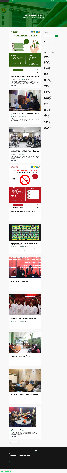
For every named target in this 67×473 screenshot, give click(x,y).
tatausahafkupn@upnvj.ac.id (4, 0)
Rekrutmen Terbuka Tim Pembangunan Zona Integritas (23, 211)
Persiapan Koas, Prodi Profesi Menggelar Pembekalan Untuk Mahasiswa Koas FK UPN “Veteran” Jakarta (24, 355)
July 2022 (45, 115)
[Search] (56, 36)
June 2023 (46, 102)
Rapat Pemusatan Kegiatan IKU (18, 429)
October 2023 (46, 97)
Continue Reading (13, 85)
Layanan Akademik (57, 0)
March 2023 (46, 105)
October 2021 (46, 126)
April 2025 (45, 75)
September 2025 (47, 69)
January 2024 (46, 93)
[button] (6, 471)
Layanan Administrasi (47, 0)
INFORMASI (52, 0)
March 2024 (46, 91)
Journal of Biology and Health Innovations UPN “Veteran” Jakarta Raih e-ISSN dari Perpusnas (50, 42)
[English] (54, 3)
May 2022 (45, 117)
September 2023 (47, 98)
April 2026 (46, 61)
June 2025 (46, 73)
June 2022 (46, 116)
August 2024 (46, 85)
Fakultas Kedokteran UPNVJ (13, 0)
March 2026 (46, 62)
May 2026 (45, 60)
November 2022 (46, 110)
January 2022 (46, 122)
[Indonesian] (55, 3)
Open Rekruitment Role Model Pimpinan (50, 50)
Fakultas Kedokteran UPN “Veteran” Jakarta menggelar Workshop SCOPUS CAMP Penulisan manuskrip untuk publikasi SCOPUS (25, 152)
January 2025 (46, 79)
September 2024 (47, 84)
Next (17, 442)
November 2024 (46, 81)
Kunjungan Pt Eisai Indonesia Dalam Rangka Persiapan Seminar (25, 394)
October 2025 (46, 68)
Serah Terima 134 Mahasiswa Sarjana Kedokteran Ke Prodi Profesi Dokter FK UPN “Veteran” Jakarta (24, 280)
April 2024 (46, 90)
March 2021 (46, 128)
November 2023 (46, 96)
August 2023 (46, 99)
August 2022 (46, 114)
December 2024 (46, 80)
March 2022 (46, 120)
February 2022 (46, 121)
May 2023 (45, 103)
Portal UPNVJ (65, 0)
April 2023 (45, 104)
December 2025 (46, 66)
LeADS (61, 0)
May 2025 (45, 74)
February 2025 (46, 78)
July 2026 (45, 57)
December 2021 (46, 123)
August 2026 (46, 56)
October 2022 (46, 111)
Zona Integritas (29, 79)
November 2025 (46, 67)
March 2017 (46, 129)
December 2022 (46, 109)
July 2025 (45, 72)
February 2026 (46, 63)
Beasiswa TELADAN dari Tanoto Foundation (50, 45)
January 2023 (46, 108)
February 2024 (46, 92)
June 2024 (46, 87)
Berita (26, 116)
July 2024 (45, 86)
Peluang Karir (25, 79)
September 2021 (46, 127)
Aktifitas (24, 116)
